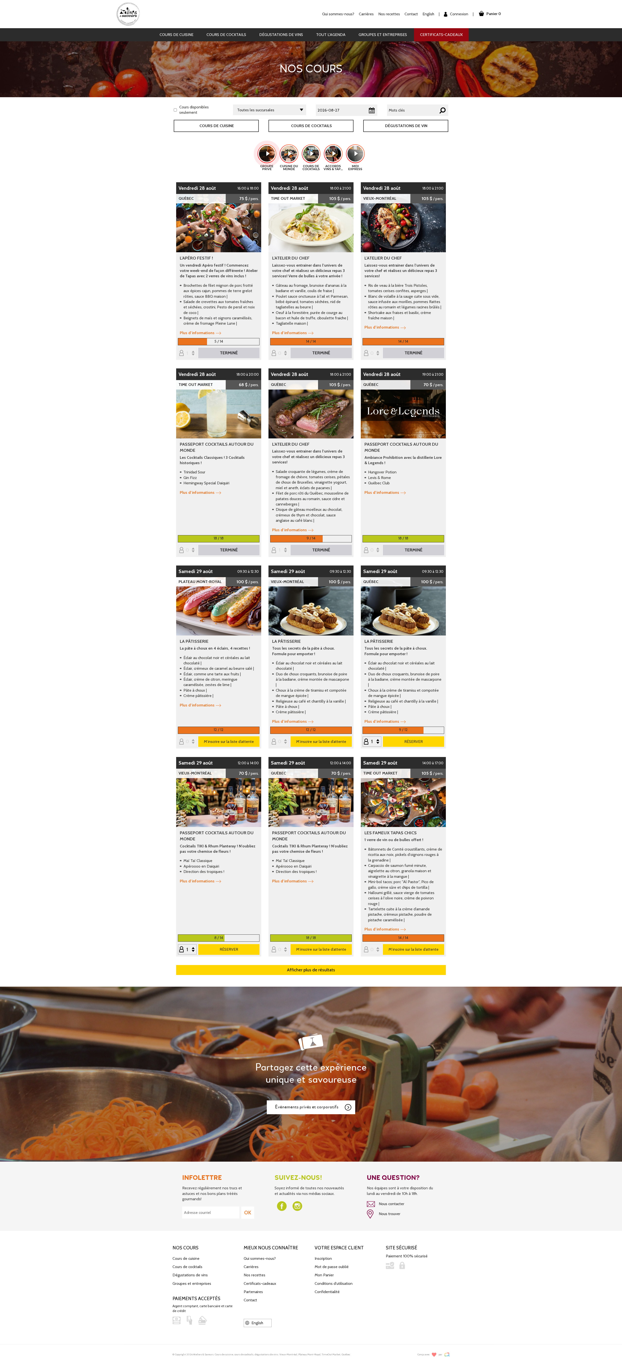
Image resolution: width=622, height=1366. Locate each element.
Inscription (323, 1258)
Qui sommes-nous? (260, 1258)
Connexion (458, 14)
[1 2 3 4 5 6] (187, 950)
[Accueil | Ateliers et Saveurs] (130, 13)
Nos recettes (254, 1275)
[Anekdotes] (446, 1354)
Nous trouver (389, 1213)
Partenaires (253, 1291)
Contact (411, 14)
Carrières (366, 14)
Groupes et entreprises (383, 34)
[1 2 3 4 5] (279, 550)
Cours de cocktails (226, 34)
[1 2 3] (372, 742)
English (428, 14)
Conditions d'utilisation (334, 1283)
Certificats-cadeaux (441, 34)
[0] (279, 353)
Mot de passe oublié (332, 1266)
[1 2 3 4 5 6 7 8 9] (187, 353)
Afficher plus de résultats (311, 970)
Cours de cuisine (176, 34)
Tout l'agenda (331, 34)
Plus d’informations (197, 333)
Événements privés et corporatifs (306, 1107)
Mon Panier (324, 1275)
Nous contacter (391, 1203)
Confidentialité (327, 1291)
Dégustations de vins (281, 34)
